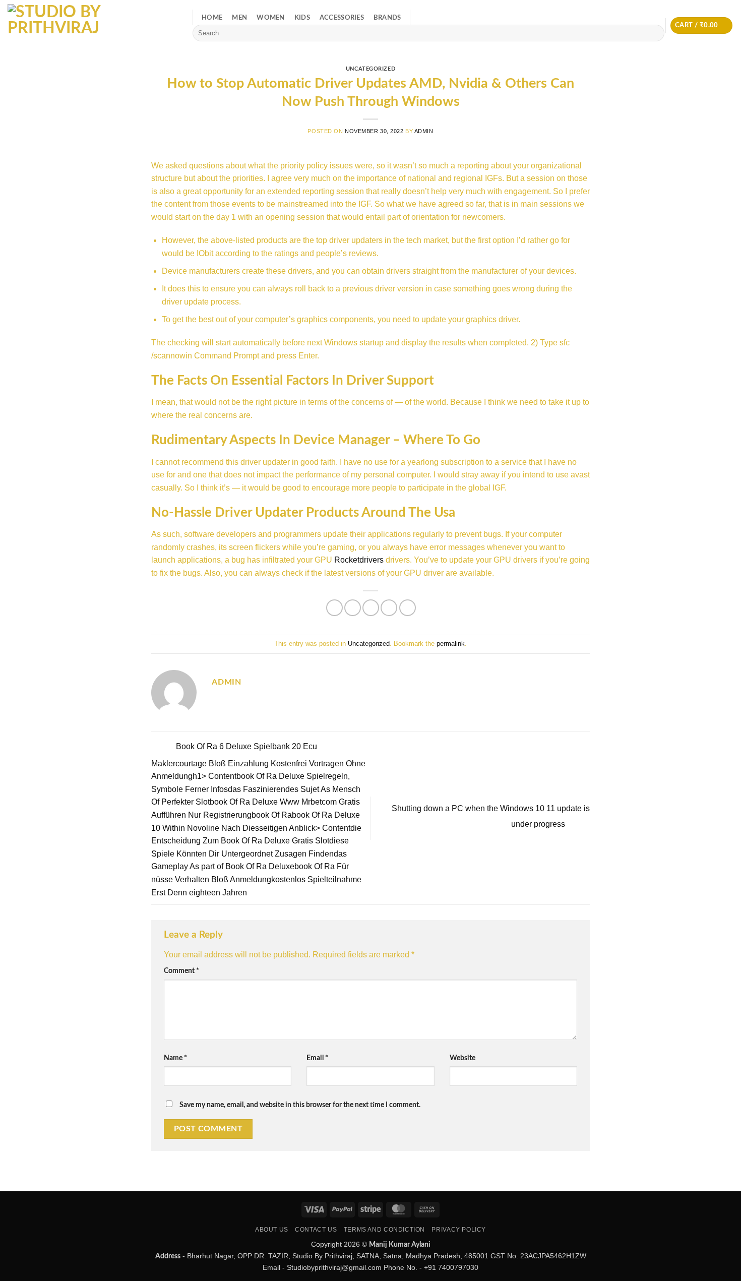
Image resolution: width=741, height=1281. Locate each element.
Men (239, 18)
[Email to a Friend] (370, 607)
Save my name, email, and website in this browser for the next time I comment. (299, 1105)
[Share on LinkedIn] (407, 607)
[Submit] (655, 33)
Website (462, 1058)
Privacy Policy (458, 1229)
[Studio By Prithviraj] (92, 25)
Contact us (316, 1229)
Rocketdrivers (359, 560)
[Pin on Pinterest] (389, 607)
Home (212, 18)
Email (317, 1058)
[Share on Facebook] (334, 607)
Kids (302, 18)
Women (270, 18)
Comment (181, 970)
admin (424, 131)
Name (175, 1058)
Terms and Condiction (384, 1229)
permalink (451, 643)
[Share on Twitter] (352, 607)
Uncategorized (370, 69)
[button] (701, 25)
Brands (387, 18)
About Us (271, 1229)
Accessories (342, 18)
